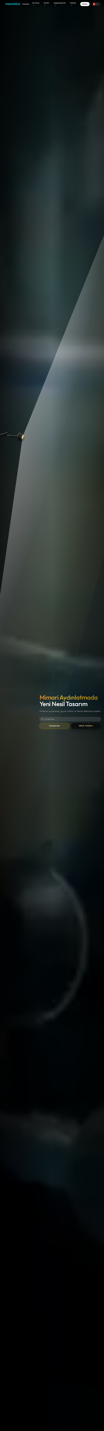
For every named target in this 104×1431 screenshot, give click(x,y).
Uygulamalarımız (60, 3)
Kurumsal (35, 3)
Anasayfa (25, 4)
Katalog (73, 3)
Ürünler (46, 3)
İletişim (85, 4)
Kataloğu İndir (54, 726)
